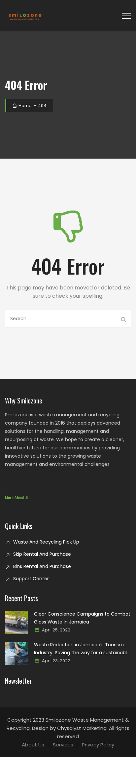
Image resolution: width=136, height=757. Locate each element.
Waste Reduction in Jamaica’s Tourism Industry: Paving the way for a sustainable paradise (82, 649)
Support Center (31, 578)
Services (63, 744)
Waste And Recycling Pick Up (46, 542)
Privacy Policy (98, 744)
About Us (33, 744)
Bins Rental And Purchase (42, 566)
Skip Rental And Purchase (42, 554)
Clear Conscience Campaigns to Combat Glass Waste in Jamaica (82, 618)
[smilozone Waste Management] (24, 15)
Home (24, 105)
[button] (17, 497)
